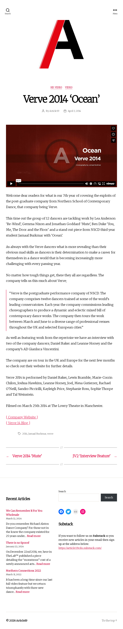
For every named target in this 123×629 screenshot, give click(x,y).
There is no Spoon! (17, 542)
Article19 (54, 110)
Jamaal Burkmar (37, 433)
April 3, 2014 (74, 110)
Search (62, 491)
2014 (24, 433)
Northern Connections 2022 (23, 570)
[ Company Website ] (22, 417)
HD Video (56, 87)
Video (68, 87)
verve (50, 433)
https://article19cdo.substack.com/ (80, 548)
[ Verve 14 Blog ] (18, 423)
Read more (34, 536)
